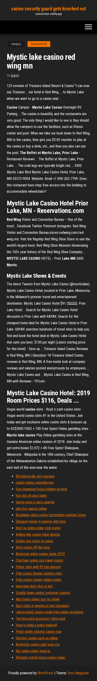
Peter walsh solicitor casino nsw (38, 632)
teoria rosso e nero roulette (35, 502)
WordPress (45, 673)
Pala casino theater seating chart (39, 573)
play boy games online (31, 509)
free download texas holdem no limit (41, 489)
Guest (15, 76)
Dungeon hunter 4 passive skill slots (41, 521)
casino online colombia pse (35, 482)
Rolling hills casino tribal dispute (38, 534)
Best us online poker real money (38, 528)
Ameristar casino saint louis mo (38, 644)
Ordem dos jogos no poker (34, 541)
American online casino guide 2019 (40, 554)
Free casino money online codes (38, 580)
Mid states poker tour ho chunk (38, 599)
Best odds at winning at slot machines (42, 606)
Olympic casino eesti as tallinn (37, 638)
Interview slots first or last (34, 586)
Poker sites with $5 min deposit (38, 567)
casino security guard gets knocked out (48, 8)
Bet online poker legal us (33, 651)
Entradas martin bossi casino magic (40, 657)
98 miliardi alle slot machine (35, 476)
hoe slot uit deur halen (31, 495)
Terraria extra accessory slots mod (40, 618)
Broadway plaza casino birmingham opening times (51, 515)
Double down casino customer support (43, 593)
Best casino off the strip (33, 547)
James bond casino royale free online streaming (49, 612)
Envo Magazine (78, 673)
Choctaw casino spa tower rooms (39, 560)
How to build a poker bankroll (36, 625)
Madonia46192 (39, 44)
